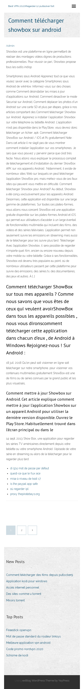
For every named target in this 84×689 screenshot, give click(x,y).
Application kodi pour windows (26, 581)
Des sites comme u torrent (23, 593)
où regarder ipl (19, 489)
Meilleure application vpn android (28, 642)
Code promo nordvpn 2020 (24, 649)
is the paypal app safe (24, 483)
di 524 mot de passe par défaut (29, 468)
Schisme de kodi (17, 655)
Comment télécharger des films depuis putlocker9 (39, 575)
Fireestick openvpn (18, 630)
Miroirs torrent (15, 600)
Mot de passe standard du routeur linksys (33, 636)
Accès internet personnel (22, 587)
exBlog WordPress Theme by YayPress (45, 680)
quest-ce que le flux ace (25, 473)
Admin (10, 45)
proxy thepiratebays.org (25, 494)
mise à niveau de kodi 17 (25, 478)
